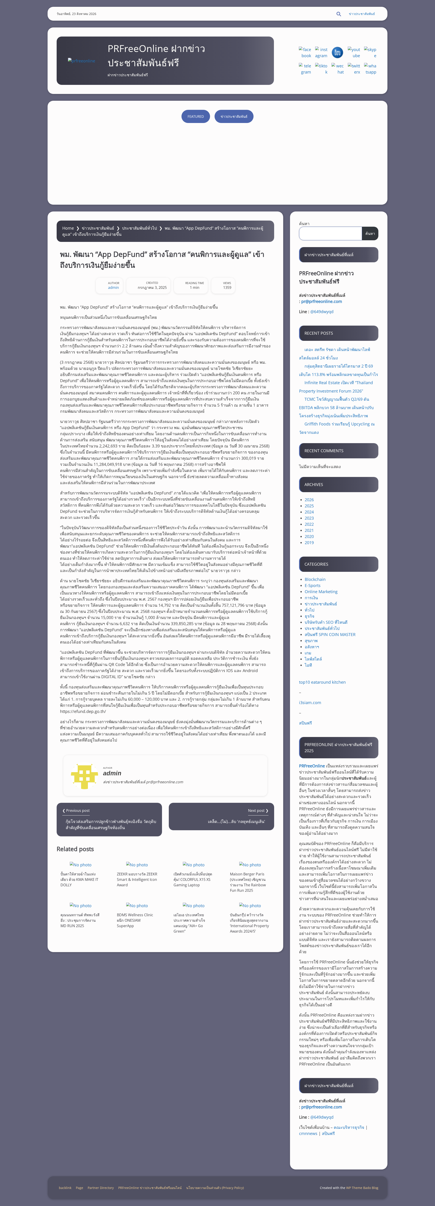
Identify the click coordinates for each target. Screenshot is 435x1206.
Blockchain (315, 579)
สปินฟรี (305, 723)
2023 (309, 518)
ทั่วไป (309, 610)
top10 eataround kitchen (322, 682)
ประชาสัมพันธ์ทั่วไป (139, 228)
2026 (309, 499)
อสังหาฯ (312, 646)
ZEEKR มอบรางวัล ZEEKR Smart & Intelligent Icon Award (137, 879)
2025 (309, 505)
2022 (309, 524)
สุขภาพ (311, 640)
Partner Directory (101, 1188)
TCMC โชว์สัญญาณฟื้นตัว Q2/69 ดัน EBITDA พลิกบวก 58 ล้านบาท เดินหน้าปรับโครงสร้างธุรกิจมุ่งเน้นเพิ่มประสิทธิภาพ (336, 407)
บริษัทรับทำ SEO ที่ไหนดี (326, 622)
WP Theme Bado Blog (362, 1188)
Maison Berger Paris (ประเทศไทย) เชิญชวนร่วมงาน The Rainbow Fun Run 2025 (248, 882)
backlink (65, 1188)
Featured (196, 116)
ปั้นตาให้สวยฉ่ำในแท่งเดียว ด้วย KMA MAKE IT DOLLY (79, 879)
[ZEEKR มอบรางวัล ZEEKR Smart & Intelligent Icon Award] (137, 864)
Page (79, 1188)
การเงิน (311, 597)
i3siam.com (310, 702)
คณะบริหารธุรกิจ (349, 1127)
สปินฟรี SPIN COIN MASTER (330, 634)
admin (113, 287)
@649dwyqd (322, 311)
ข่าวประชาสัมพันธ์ (362, 14)
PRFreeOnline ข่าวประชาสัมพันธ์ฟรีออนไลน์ (150, 1188)
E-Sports (313, 585)
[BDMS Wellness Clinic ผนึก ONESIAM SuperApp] (137, 905)
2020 (309, 536)
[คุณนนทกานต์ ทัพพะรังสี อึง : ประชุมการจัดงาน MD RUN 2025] (80, 905)
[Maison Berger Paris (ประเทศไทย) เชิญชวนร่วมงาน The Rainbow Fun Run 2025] (250, 864)
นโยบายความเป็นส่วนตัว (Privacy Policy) (215, 1188)
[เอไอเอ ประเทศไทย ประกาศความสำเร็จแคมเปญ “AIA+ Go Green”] (193, 905)
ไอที (308, 665)
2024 (309, 512)
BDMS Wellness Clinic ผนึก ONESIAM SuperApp (135, 920)
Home (68, 228)
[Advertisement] (217, 161)
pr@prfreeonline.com (321, 301)
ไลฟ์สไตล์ (313, 659)
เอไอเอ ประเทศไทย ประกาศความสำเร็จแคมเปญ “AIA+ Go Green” (189, 923)
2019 (309, 542)
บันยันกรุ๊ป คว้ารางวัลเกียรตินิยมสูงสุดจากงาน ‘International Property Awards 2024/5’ (249, 923)
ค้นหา (304, 223)
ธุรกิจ (309, 616)
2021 (309, 530)
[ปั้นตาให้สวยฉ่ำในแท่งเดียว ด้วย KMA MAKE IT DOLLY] (80, 864)
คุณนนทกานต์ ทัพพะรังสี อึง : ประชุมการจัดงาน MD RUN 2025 (79, 920)
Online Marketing (321, 591)
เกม (308, 653)
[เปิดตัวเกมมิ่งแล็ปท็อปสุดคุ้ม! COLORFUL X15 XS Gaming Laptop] (193, 864)
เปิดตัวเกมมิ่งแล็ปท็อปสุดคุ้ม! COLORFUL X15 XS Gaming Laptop (193, 879)
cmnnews (308, 1133)
